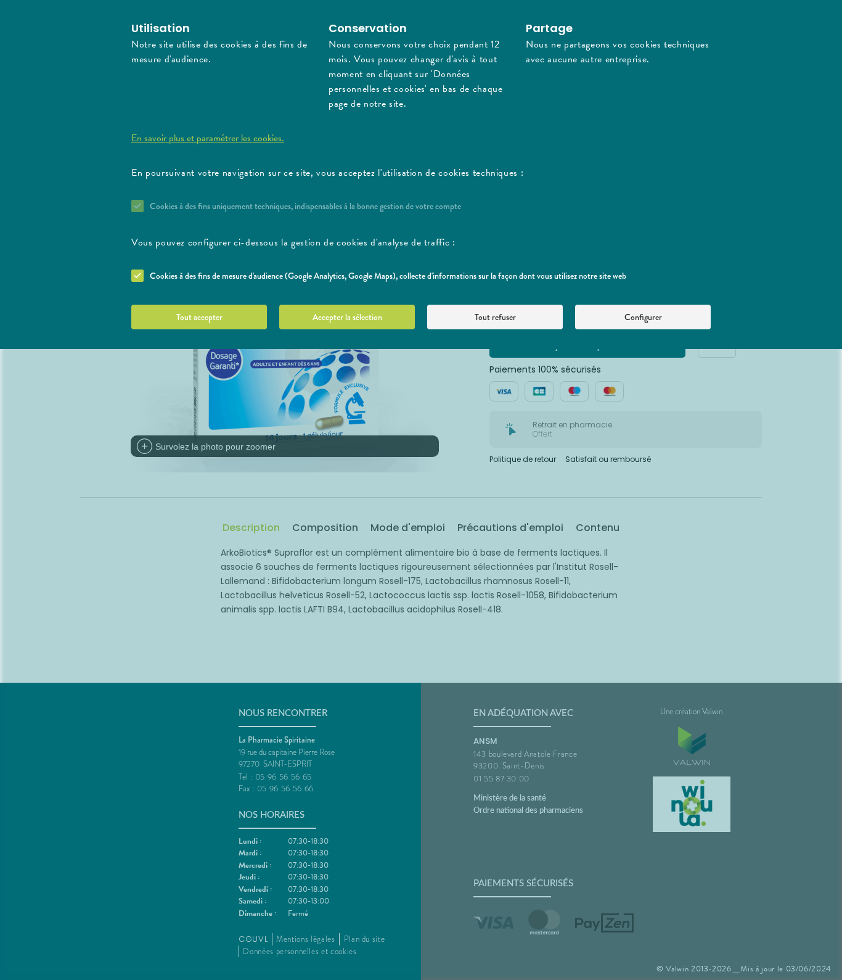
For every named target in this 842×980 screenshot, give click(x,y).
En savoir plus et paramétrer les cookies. (207, 138)
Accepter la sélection (347, 317)
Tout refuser (495, 317)
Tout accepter (199, 317)
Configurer (643, 317)
